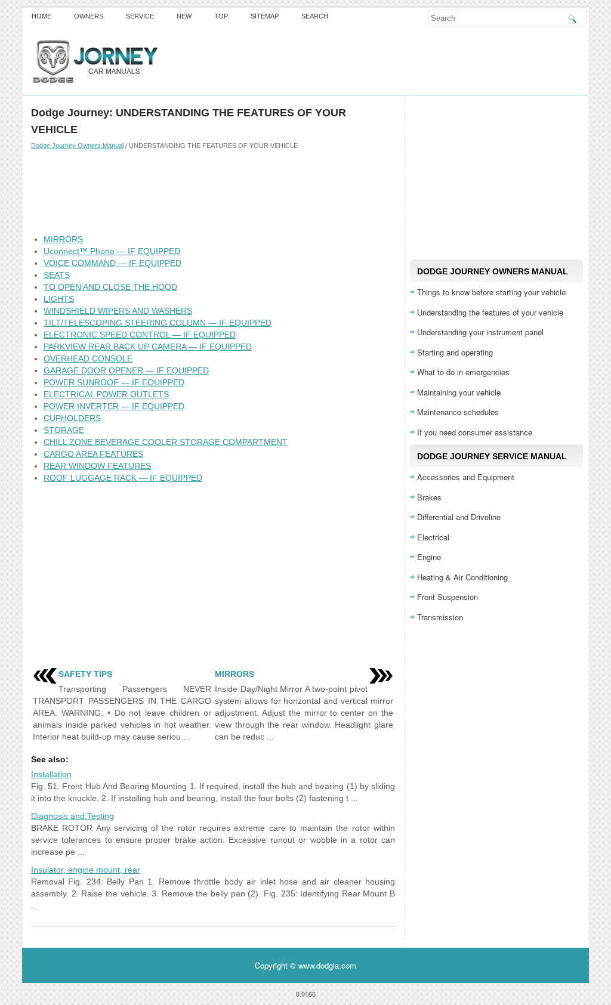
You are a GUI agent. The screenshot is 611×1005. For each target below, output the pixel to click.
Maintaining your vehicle (459, 392)
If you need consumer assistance (474, 432)
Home (41, 16)
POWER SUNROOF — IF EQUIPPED (114, 382)
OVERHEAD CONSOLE (88, 358)
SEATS (57, 275)
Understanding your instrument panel (480, 332)
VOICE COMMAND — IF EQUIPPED (112, 263)
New (184, 16)
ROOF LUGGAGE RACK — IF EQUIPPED (123, 478)
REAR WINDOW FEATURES (97, 466)
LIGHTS (59, 299)
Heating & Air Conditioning (462, 577)
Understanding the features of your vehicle (490, 312)
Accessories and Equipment (465, 477)
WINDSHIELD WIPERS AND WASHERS (118, 311)
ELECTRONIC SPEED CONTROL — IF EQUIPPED (140, 334)
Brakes (429, 497)
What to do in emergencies (463, 372)
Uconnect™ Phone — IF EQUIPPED (112, 251)
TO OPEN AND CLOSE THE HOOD (110, 287)
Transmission (440, 617)
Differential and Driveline (459, 516)
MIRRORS (63, 239)
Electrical (433, 537)
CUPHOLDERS (72, 418)
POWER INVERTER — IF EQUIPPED (114, 406)
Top (221, 16)
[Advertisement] (213, 191)
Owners (88, 16)
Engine (429, 556)
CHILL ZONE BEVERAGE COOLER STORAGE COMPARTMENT (166, 442)
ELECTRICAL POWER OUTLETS (106, 394)
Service (140, 16)
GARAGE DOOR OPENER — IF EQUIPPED (126, 370)
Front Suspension (447, 596)
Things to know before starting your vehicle (491, 292)
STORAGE (64, 430)
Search (314, 16)
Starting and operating (455, 352)
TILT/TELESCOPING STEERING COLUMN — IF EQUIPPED (157, 322)
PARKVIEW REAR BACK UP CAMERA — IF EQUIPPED (148, 346)
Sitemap (265, 16)
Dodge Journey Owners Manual (77, 145)
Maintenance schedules (458, 412)
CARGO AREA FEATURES (93, 454)
